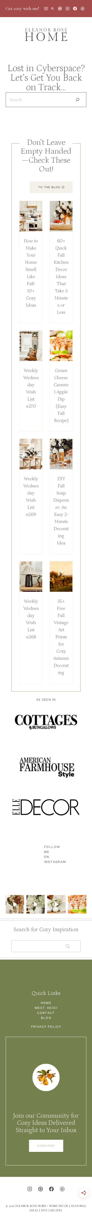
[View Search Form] (52, 8)
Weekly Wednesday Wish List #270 (31, 388)
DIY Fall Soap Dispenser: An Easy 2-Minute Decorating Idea (61, 511)
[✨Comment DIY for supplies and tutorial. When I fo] (15, 904)
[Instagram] (67, 8)
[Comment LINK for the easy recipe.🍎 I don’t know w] (77, 904)
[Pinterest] (82, 8)
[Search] (78, 99)
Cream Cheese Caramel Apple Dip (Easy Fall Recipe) (61, 395)
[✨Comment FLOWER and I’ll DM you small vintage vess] (35, 904)
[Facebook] (75, 8)
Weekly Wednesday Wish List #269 (31, 496)
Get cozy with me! (22, 8)
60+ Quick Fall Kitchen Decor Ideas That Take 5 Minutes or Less (61, 276)
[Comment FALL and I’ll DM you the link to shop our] (56, 904)
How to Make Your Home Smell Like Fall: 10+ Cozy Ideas (31, 273)
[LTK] (60, 8)
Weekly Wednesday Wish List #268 (31, 619)
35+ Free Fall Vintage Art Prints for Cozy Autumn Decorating (61, 637)
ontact (47, 1013)
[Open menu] (46, 8)
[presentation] (31, 216)
